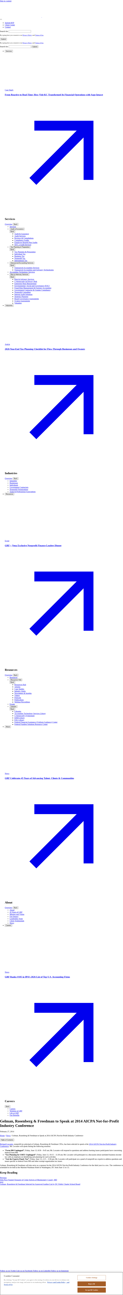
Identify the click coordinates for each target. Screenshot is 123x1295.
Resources (9, 494)
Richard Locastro (6, 1144)
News (8, 1136)
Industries (9, 305)
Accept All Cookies (91, 1290)
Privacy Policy (27, 35)
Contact (8, 27)
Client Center (10, 25)
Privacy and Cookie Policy (56, 1282)
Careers (8, 925)
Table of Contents (7, 1140)
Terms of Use (39, 35)
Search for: (4, 31)
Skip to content (5, 1)
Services (9, 51)
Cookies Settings (91, 1278)
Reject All (91, 1284)
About (8, 727)
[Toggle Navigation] (1, 19)
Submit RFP (9, 23)
